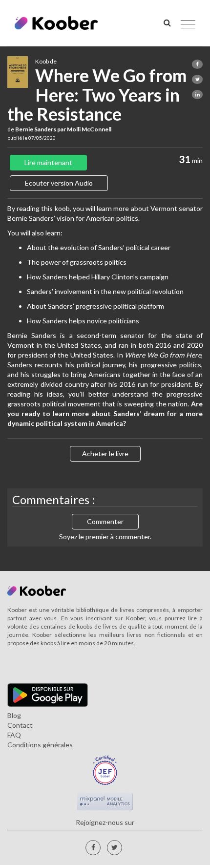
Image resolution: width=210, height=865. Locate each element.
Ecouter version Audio (59, 183)
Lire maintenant (48, 162)
